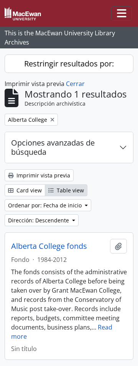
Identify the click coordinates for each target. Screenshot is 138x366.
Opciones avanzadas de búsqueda (53, 147)
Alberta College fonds (49, 246)
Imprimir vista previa (42, 175)
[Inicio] (26, 13)
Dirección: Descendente (39, 220)
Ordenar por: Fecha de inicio (45, 205)
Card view (28, 190)
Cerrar (75, 83)
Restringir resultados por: (69, 63)
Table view (69, 190)
